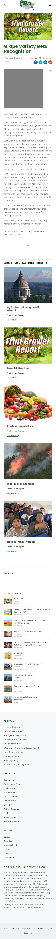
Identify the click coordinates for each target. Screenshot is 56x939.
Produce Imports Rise (20, 426)
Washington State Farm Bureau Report (21, 748)
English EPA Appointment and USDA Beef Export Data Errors (31, 621)
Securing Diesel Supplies (20, 654)
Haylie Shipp (9, 788)
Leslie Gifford (10, 800)
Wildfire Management (20, 483)
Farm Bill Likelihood (18, 368)
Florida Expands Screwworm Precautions (25, 698)
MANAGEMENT (39, 231)
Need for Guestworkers (21, 541)
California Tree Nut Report (15, 739)
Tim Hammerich (11, 821)
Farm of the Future (12, 727)
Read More (12, 320)
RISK (28, 231)
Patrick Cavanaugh (12, 809)
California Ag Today (13, 731)
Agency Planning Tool (13, 845)
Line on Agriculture (12, 744)
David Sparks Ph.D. (12, 784)
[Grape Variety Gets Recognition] (28, 26)
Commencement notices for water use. (28, 687)
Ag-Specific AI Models (19, 599)
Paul (6, 813)
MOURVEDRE (19, 231)
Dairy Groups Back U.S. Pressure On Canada (28, 665)
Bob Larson (9, 780)
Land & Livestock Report (15, 752)
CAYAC (7, 849)
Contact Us (9, 857)
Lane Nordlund (10, 796)
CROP (20, 234)
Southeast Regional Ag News (17, 764)
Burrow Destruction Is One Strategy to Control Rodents (30, 632)
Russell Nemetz (11, 817)
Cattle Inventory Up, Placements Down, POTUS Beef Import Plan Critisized (30, 643)
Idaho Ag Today (11, 760)
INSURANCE (9, 234)
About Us (8, 853)
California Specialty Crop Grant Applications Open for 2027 (32, 610)
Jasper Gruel (9, 792)
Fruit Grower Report (12, 756)
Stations (7, 837)
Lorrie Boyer (9, 805)
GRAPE (8, 231)
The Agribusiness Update (15, 735)
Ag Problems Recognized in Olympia (23, 309)
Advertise (8, 841)
